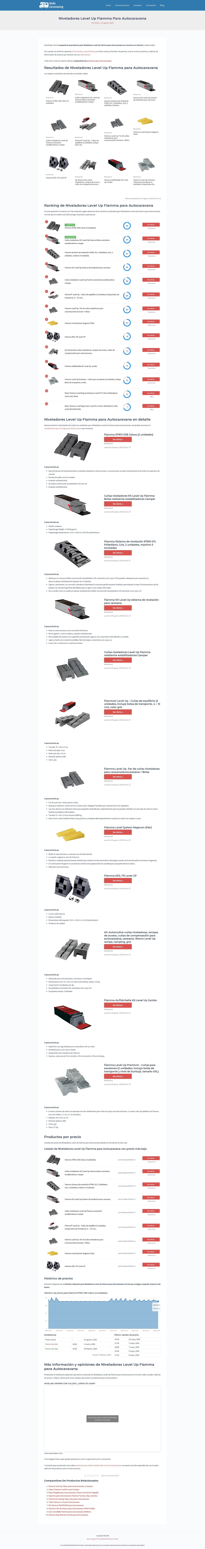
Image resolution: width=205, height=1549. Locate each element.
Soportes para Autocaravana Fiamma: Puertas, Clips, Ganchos (72, 1496)
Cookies (115, 1539)
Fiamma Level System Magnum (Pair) (79, 323)
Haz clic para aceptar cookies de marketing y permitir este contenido (102, 1419)
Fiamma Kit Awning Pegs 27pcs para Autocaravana (68, 1499)
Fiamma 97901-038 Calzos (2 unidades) (80, 228)
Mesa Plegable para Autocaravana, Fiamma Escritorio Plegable (73, 1492)
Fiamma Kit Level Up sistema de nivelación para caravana (87, 267)
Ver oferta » (118, 439)
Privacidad (100, 1539)
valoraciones (85, 54)
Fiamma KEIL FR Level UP (75, 337)
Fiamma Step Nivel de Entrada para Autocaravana (68, 1515)
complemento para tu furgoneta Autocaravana (62, 428)
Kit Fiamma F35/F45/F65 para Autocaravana (65, 1505)
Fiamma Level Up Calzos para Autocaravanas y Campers (70, 1486)
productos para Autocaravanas (99, 61)
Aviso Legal (91, 1539)
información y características (83, 51)
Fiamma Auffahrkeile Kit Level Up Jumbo (81, 366)
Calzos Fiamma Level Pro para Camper (63, 1489)
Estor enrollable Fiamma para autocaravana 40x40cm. (69, 1511)
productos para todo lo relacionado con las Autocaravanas (98, 1465)
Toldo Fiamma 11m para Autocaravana (63, 1502)
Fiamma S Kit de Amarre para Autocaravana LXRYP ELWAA (71, 1508)
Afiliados (108, 1539)
